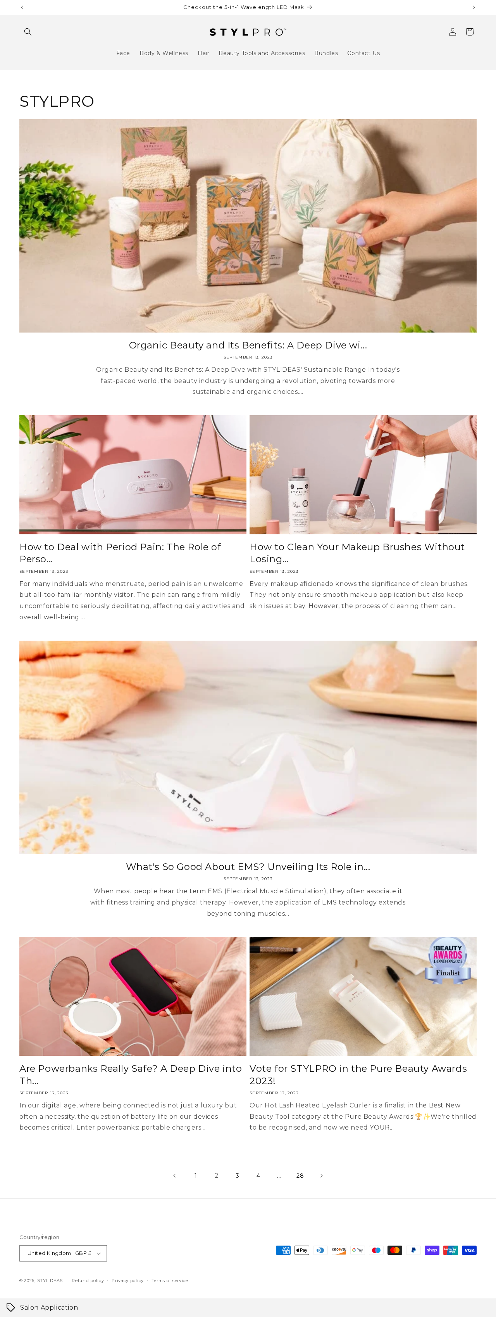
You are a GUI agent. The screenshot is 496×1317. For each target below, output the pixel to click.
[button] (27, 31)
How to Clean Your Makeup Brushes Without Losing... (357, 553)
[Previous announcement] (22, 7)
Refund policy (88, 1280)
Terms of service (170, 1280)
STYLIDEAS (50, 1280)
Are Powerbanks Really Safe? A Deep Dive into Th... (130, 1074)
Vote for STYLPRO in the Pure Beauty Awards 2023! (358, 1074)
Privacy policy (128, 1280)
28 (300, 1175)
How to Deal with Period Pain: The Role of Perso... (120, 553)
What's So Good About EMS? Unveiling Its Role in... (248, 866)
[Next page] (321, 1175)
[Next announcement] (473, 7)
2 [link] (217, 1175)
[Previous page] (174, 1175)
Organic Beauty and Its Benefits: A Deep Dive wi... (248, 345)
